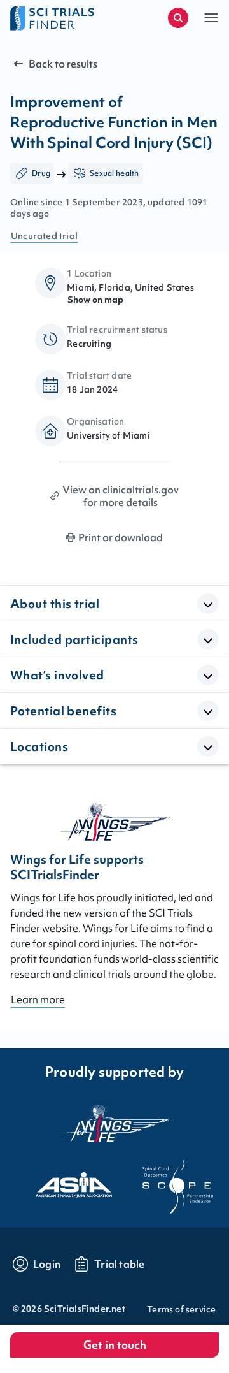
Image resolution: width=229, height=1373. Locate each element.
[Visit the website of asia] (62, 1181)
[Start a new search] (178, 18)
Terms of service (181, 1309)
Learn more (38, 999)
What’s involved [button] (57, 675)
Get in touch (114, 1344)
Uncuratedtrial (44, 236)
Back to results (63, 64)
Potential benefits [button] (63, 710)
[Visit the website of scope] (166, 1181)
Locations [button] (39, 746)
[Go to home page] (62, 18)
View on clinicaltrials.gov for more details (120, 496)
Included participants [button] (74, 639)
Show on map (95, 299)
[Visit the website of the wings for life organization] (114, 1123)
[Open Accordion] (208, 603)
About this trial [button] (54, 603)
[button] (211, 17)
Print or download (120, 537)
